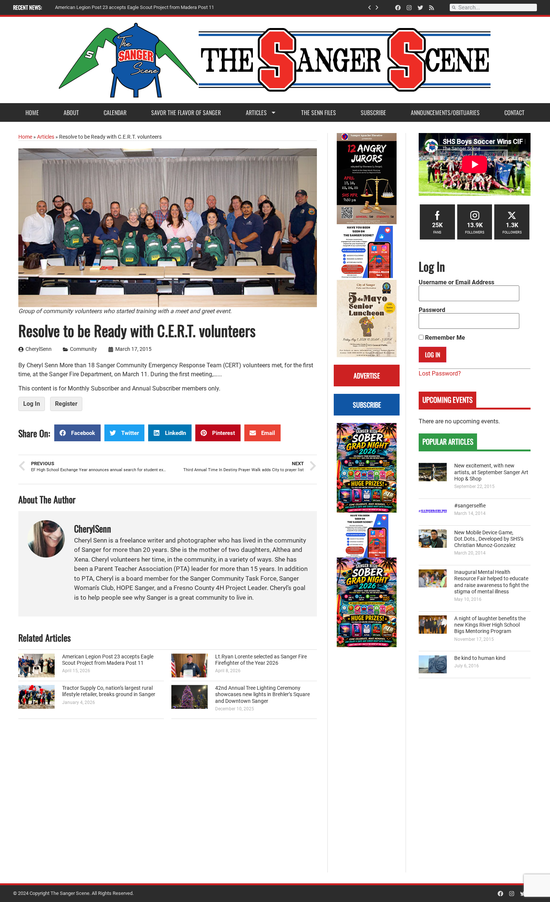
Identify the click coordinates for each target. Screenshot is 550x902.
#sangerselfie (470, 506)
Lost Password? (440, 373)
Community (83, 349)
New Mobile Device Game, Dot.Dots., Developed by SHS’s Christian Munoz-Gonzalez (488, 539)
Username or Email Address (456, 282)
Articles (256, 112)
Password (432, 310)
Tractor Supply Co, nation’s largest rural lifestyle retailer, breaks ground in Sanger (108, 691)
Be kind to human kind (479, 658)
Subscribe (373, 112)
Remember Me (444, 338)
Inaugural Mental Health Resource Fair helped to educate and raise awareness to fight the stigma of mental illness (491, 582)
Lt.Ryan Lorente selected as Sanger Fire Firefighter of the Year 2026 (261, 660)
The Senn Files (318, 112)
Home (32, 112)
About (71, 112)
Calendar (115, 112)
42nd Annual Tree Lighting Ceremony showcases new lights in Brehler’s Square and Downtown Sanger (262, 694)
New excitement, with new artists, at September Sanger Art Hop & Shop (491, 472)
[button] (369, 7)
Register (66, 403)
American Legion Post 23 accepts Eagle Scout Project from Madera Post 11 (107, 660)
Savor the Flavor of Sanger (186, 112)
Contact (514, 112)
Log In (31, 403)
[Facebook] (398, 7)
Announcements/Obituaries (445, 112)
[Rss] (431, 7)
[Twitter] (420, 7)
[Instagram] (409, 7)
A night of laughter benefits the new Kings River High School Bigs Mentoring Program (490, 625)
